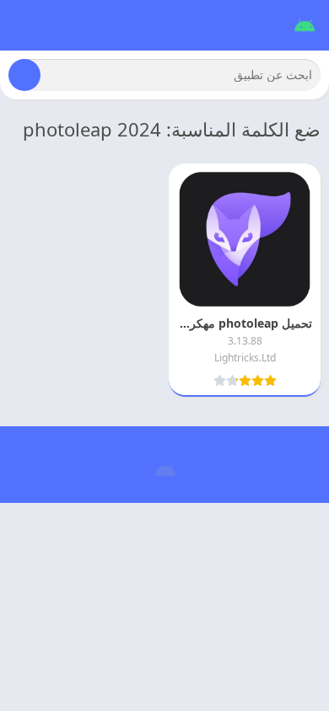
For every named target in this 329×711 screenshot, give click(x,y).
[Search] (24, 75)
